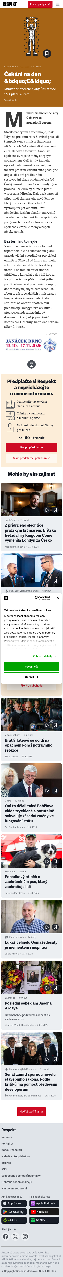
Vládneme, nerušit (29, 591)
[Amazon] (14, 1220)
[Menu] (57, 4)
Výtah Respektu (28, 1069)
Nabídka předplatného (15, 1156)
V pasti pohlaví (12, 735)
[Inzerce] (31, 344)
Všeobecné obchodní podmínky (21, 1176)
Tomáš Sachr (11, 100)
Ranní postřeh (16, 937)
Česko (8, 800)
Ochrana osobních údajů (16, 1182)
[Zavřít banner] (58, 598)
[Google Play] (14, 1211)
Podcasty (14, 591)
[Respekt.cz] (10, 4)
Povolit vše (31, 666)
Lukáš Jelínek (12, 953)
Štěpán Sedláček (13, 1095)
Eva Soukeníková (14, 827)
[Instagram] (25, 1240)
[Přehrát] (46, 510)
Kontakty (7, 1143)
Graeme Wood (12, 1025)
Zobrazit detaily (42, 655)
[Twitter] (15, 1240)
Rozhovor (10, 871)
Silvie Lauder (11, 756)
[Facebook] (5, 1240)
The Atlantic (27, 1025)
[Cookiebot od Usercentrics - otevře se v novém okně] (37, 598)
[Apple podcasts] (44, 1203)
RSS (4, 1169)
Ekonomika (10, 66)
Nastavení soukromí (14, 1188)
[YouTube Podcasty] (44, 1211)
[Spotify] (44, 1220)
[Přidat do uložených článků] (55, 510)
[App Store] (14, 1203)
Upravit (29, 676)
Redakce (7, 1137)
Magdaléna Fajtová (15, 546)
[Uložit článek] (47, 53)
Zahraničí (10, 998)
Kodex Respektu (11, 1150)
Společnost (11, 520)
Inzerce (6, 1163)
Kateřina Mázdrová (15, 893)
